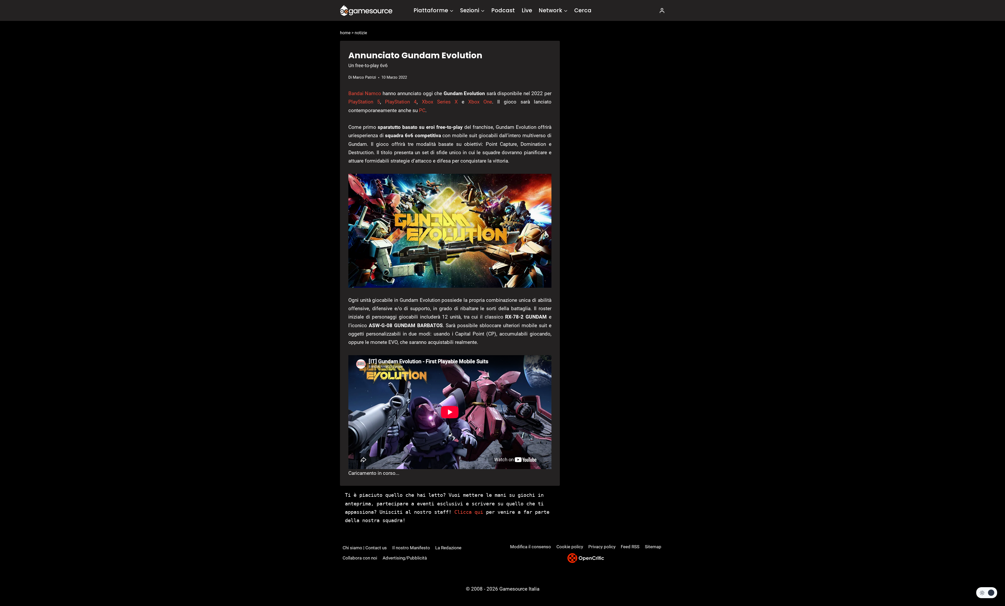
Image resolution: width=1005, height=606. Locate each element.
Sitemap (653, 546)
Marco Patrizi (364, 77)
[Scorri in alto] (987, 583)
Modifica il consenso (530, 546)
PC (422, 110)
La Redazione (448, 547)
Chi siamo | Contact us (365, 547)
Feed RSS (630, 546)
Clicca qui (468, 512)
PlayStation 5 (364, 102)
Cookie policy (569, 546)
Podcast (503, 10)
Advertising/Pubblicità (405, 558)
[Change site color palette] (986, 592)
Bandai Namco (364, 93)
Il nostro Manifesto (411, 547)
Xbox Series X (440, 102)
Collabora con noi (360, 558)
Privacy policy (602, 546)
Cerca (582, 10)
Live (527, 10)
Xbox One (480, 102)
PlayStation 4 (401, 102)
